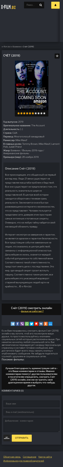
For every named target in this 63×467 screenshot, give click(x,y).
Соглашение (29, 456)
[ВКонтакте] (41, 324)
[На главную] (8, 5)
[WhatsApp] (27, 324)
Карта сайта (45, 456)
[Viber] (22, 324)
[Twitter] (32, 324)
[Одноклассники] (46, 324)
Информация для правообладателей (23, 460)
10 (44, 113)
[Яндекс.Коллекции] (36, 324)
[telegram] (13, 324)
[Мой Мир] (50, 324)
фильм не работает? (32, 311)
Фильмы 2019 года (32, 150)
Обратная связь (12, 456)
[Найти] (40, 5)
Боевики (15, 150)
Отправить (21, 438)
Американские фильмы (16, 153)
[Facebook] (17, 324)
